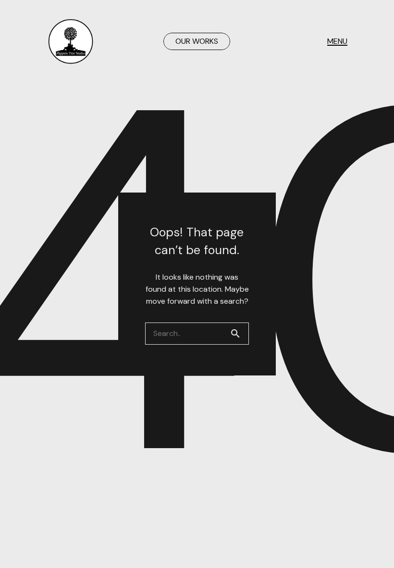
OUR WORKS (196, 41)
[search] (239, 333)
